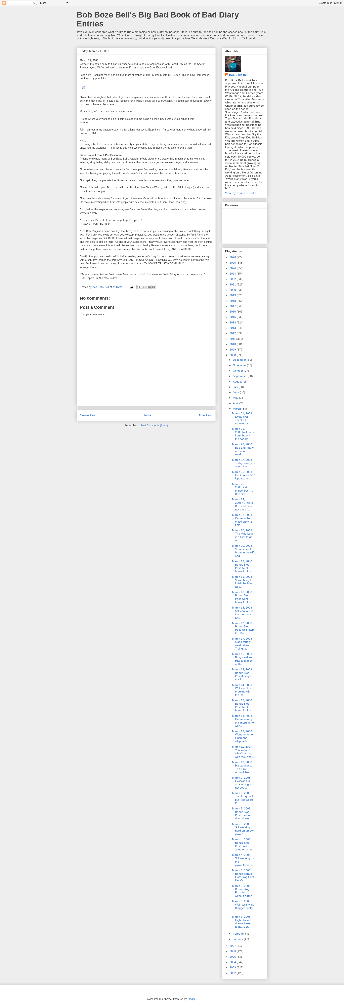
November (240, 365)
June (236, 392)
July (236, 387)
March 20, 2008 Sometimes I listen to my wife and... (243, 550)
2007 (233, 945)
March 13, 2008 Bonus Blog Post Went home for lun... (242, 705)
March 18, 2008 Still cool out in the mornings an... (242, 612)
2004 (233, 962)
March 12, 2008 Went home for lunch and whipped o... (243, 736)
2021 (233, 284)
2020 (233, 289)
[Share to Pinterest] (153, 287)
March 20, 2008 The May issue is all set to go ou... (243, 535)
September (240, 376)
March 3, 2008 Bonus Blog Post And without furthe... (243, 890)
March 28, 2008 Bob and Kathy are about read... (243, 449)
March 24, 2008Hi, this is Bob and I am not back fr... (242, 504)
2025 (233, 262)
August (237, 381)
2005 (233, 956)
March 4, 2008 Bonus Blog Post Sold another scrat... (243, 844)
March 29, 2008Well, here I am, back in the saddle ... (243, 433)
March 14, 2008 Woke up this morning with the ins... (242, 689)
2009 (233, 349)
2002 (233, 973)
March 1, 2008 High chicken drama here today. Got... (241, 921)
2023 (233, 273)
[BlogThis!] (142, 287)
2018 (233, 300)
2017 (233, 306)
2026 (233, 257)
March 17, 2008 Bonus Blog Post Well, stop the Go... (243, 628)
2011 (233, 338)
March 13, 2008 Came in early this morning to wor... (243, 720)
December (240, 359)
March (237, 408)
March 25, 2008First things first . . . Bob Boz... (242, 489)
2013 (233, 327)
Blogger (192, 998)
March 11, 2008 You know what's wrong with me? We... (243, 751)
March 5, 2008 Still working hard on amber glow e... (243, 829)
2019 (233, 295)
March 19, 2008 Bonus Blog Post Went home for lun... (242, 566)
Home (147, 415)
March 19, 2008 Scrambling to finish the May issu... (242, 581)
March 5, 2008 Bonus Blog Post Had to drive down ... (242, 813)
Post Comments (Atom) (154, 425)
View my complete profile (241, 193)
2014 (233, 322)
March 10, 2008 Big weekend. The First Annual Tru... (242, 767)
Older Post (204, 415)
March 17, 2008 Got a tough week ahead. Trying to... (242, 643)
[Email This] (138, 287)
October (238, 370)
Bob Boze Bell (238, 74)
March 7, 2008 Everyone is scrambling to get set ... (242, 782)
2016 (233, 311)
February (239, 933)
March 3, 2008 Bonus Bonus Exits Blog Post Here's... (243, 875)
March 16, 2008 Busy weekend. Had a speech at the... (243, 658)
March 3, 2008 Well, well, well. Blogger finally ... (243, 906)
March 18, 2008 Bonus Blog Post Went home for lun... (242, 597)
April (236, 403)
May (236, 397)
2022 (233, 278)
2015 (233, 316)
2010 (233, 344)
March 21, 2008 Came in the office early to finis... (242, 519)
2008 (233, 355)
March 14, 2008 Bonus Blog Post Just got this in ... (242, 674)
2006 (233, 951)
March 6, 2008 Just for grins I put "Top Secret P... (243, 797)
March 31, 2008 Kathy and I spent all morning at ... (242, 418)
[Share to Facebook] (150, 287)
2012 (233, 333)
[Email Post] (131, 286)
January (238, 939)
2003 (233, 967)
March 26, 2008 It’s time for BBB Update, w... (243, 475)
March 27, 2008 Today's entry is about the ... (243, 463)
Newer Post (88, 415)
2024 (233, 268)
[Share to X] (146, 287)
